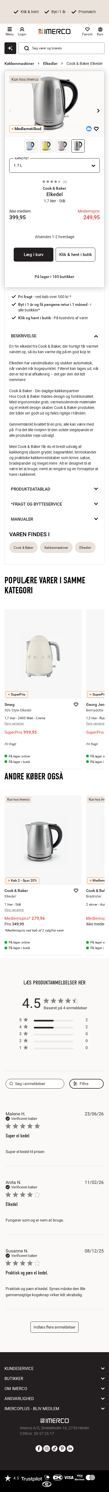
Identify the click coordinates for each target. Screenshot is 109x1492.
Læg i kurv (33, 254)
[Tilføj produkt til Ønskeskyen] (89, 128)
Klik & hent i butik (75, 254)
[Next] (98, 111)
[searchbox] (35, 1084)
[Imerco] (54, 31)
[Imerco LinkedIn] (70, 1448)
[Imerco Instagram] (46, 1448)
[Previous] (10, 111)
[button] (54, 188)
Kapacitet (22, 158)
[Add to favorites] (96, 129)
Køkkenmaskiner (19, 63)
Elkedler (50, 63)
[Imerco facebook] (38, 1448)
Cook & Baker (23, 547)
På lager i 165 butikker (54, 276)
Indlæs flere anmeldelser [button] (54, 1327)
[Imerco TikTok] (54, 1448)
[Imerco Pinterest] (62, 1448)
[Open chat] (10, 48)
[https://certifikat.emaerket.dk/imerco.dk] (47, 1484)
